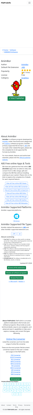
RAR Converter (16, 374)
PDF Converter (16, 355)
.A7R (13, 234)
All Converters (15, 379)
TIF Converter (15, 366)
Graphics (25, 78)
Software (13, 50)
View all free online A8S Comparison (17, 190)
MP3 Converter (16, 364)
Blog (16, 407)
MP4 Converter (16, 362)
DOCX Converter (15, 357)
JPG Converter (15, 359)
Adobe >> (22, 281)
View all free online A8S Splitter (16, 200)
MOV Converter (15, 368)
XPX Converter (15, 372)
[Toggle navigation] (29, 3)
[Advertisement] (16, 30)
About (3, 405)
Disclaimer (27, 405)
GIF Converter (15, 370)
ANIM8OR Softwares (11, 52)
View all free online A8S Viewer (16, 183)
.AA (19, 234)
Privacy (20, 405)
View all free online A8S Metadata (16, 203)
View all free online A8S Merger (16, 197)
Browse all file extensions (16, 268)
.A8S (23, 67)
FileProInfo (6, 3)
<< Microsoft (13, 281)
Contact (9, 405)
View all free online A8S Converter (16, 187)
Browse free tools (16, 278)
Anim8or (24, 64)
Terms (14, 405)
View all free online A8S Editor (16, 193)
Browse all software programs (16, 273)
